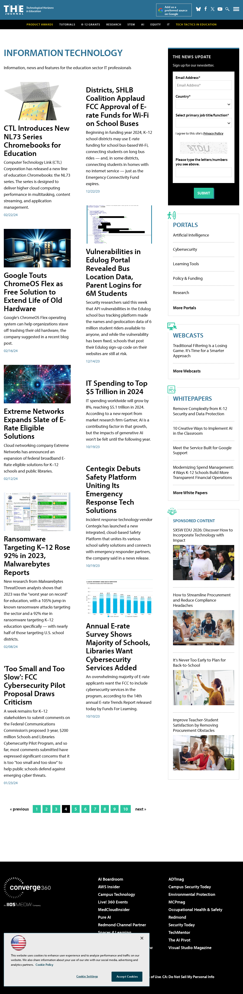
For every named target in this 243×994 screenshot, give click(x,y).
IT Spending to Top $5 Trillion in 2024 (117, 387)
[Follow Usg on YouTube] (220, 9)
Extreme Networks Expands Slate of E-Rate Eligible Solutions (35, 423)
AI (142, 24)
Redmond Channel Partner (122, 924)
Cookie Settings (87, 976)
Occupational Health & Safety (195, 909)
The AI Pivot (179, 940)
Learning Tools (186, 263)
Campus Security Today (189, 886)
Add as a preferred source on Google (176, 10)
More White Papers (190, 492)
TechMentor (179, 932)
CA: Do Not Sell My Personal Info (188, 976)
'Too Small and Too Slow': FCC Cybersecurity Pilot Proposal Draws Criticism (34, 685)
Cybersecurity (185, 249)
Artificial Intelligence (191, 235)
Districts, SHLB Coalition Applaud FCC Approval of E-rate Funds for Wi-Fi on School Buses (117, 106)
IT (168, 24)
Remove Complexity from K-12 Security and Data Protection (200, 411)
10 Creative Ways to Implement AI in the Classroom (202, 430)
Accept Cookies (127, 976)
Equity (155, 24)
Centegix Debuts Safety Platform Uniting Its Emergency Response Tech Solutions (113, 489)
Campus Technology (116, 894)
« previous (19, 809)
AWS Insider (109, 886)
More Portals (184, 307)
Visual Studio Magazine (189, 947)
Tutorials (67, 24)
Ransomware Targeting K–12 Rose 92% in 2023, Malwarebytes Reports (37, 555)
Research (113, 24)
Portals (185, 224)
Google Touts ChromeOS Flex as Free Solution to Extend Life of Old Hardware (33, 291)
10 (125, 809)
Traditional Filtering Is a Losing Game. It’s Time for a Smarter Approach (200, 350)
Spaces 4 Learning (114, 932)
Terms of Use (150, 976)
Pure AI (104, 917)
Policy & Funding (188, 278)
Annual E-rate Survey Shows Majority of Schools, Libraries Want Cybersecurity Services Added (118, 646)
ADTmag (176, 879)
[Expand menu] (236, 10)
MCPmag (176, 902)
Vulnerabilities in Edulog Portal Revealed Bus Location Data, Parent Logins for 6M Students (113, 272)
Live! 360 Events (113, 902)
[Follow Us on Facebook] (205, 8)
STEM (131, 24)
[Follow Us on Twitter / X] (213, 9)
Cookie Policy (44, 964)
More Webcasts (187, 371)
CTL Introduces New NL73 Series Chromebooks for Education (37, 140)
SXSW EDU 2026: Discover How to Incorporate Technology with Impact (203, 535)
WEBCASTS (188, 335)
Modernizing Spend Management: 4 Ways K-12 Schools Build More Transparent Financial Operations (203, 472)
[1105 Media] (27, 931)
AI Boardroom (110, 879)
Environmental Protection (191, 894)
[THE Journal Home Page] (29, 9)
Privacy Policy (213, 133)
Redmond (177, 917)
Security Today (181, 924)
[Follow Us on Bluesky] (198, 9)
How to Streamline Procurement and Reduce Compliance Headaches (202, 600)
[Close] (142, 938)
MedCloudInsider (114, 909)
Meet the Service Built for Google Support (202, 450)
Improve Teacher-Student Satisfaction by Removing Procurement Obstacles (195, 725)
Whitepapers (192, 398)
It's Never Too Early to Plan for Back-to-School (199, 662)
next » (140, 809)
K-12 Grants (90, 24)
